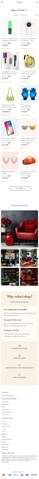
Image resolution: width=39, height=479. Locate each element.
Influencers (5, 434)
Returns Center (6, 409)
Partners (4, 442)
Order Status (5, 414)
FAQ (3, 407)
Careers (4, 429)
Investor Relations (7, 439)
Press (3, 431)
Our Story (4, 424)
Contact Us (5, 402)
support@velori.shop (7, 395)
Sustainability (5, 444)
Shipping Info (5, 404)
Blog (3, 421)
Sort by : (16, 15)
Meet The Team (6, 426)
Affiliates (4, 436)
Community (5, 449)
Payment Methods (7, 412)
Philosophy (5, 447)
